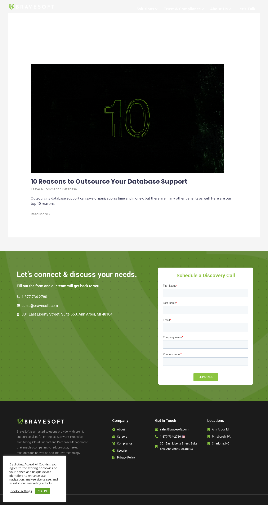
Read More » (40, 213)
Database (69, 189)
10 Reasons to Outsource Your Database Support (110, 181)
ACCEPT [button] (42, 491)
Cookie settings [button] (21, 491)
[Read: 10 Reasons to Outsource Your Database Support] (127, 118)
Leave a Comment (45, 189)
